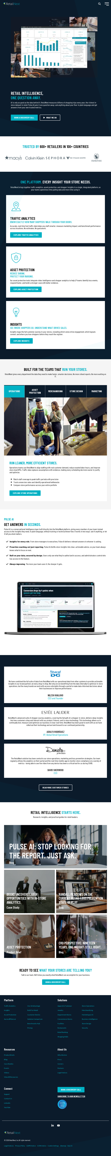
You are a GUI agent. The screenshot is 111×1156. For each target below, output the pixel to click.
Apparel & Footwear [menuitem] (65, 1006)
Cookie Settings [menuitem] (53, 1146)
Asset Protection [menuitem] (10, 1015)
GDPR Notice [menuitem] (31, 1146)
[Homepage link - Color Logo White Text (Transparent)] (12, 1132)
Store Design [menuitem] (86, 1024)
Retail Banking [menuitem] (63, 1032)
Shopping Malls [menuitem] (63, 1037)
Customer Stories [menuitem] (33, 1015)
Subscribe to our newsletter (71, 1096)
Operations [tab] (14, 391)
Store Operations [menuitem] (88, 1006)
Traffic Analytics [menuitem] (10, 1006)
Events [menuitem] (6, 1068)
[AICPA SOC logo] (62, 1107)
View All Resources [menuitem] (11, 1077)
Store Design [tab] (76, 391)
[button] (107, 3)
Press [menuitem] (60, 1059)
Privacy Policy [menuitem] (20, 1146)
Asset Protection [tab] (35, 391)
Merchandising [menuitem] (87, 1010)
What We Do (51, 117)
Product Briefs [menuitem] (9, 1055)
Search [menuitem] (69, 1146)
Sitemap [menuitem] (63, 1146)
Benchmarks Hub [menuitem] (33, 1024)
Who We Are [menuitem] (62, 1055)
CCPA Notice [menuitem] (41, 1146)
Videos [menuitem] (6, 1073)
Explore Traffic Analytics (26, 235)
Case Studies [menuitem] (8, 1064)
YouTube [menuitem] (7, 1107)
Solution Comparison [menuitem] (35, 1019)
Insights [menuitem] (7, 1010)
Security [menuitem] (85, 1028)
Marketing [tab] (97, 391)
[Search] (99, 3)
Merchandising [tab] (55, 391)
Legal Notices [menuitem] (62, 1073)
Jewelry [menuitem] (60, 1010)
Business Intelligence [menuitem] (89, 1019)
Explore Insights (21, 341)
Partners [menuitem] (61, 1068)
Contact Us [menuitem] (8, 1099)
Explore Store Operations (25, 493)
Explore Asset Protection (26, 289)
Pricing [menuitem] (29, 1028)
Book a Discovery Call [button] (24, 117)
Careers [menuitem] (60, 1064)
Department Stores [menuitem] (64, 1015)
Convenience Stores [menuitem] (65, 1019)
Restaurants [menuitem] (62, 1028)
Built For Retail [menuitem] (32, 1010)
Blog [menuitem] (5, 1059)
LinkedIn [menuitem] (7, 1103)
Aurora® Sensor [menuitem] (10, 1019)
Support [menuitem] (7, 1094)
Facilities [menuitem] (61, 1024)
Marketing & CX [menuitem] (87, 1015)
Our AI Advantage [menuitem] (33, 1006)
